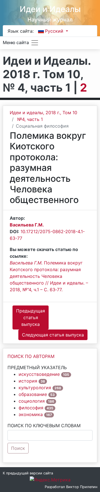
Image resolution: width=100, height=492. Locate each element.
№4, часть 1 (30, 119)
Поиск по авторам (31, 356)
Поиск (18, 448)
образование (33, 394)
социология (32, 401)
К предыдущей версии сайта (28, 473)
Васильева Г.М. (27, 225)
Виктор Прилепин (81, 487)
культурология (35, 387)
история (28, 381)
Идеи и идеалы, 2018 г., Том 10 (43, 112)
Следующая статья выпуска (53, 335)
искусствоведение (39, 374)
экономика (31, 414)
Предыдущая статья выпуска (30, 317)
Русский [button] (55, 31)
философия (31, 407)
